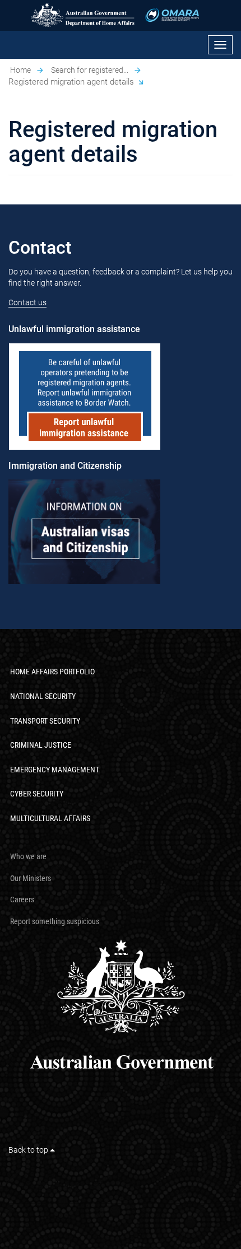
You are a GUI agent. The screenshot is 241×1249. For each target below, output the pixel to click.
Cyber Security (36, 793)
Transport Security (45, 720)
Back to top (29, 1149)
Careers (22, 899)
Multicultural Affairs (50, 818)
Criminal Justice (40, 744)
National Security (43, 696)
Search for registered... (89, 70)
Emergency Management (54, 769)
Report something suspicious (54, 921)
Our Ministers (30, 878)
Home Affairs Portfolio (52, 671)
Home (20, 70)
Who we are (28, 856)
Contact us (27, 302)
